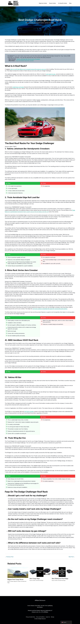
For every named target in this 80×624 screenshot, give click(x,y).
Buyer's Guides (29, 22)
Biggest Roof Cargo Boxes (15, 579)
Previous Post (9, 556)
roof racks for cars (50, 74)
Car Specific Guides (62, 3)
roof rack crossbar (29, 411)
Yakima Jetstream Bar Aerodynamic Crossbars (28, 59)
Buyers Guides (52, 3)
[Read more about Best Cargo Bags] (40, 571)
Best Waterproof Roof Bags (60, 578)
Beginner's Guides (17, 581)
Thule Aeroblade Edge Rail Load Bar (25, 60)
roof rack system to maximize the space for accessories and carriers (50, 308)
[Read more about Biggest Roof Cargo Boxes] (17, 572)
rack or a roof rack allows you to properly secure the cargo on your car (28, 69)
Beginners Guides (43, 3)
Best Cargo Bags (35, 578)
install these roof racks (18, 87)
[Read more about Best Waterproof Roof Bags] (62, 571)
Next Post (72, 556)
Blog (70, 3)
